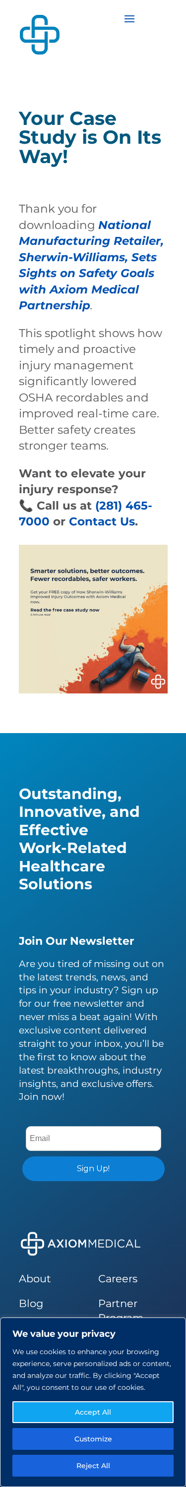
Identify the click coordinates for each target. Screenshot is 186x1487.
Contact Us (102, 521)
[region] (93, 1402)
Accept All (93, 1412)
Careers (117, 1278)
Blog (31, 1303)
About (35, 1278)
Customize (93, 1438)
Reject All (93, 1465)
